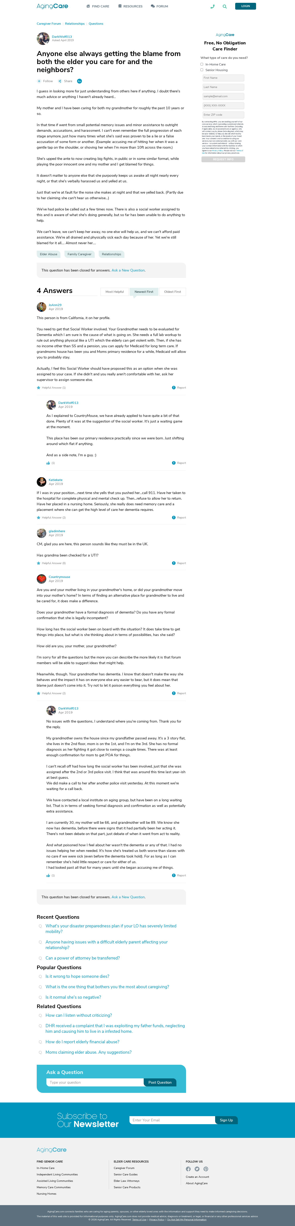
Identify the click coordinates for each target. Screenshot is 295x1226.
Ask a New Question (128, 270)
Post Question (160, 1082)
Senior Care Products (127, 1187)
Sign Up (226, 1120)
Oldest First (172, 292)
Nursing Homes (46, 1194)
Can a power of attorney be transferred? (83, 958)
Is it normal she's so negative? (73, 997)
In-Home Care (215, 64)
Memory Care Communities (54, 1187)
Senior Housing (216, 70)
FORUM (162, 6)
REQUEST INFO (223, 159)
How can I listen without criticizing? (79, 1015)
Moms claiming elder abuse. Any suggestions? (88, 1052)
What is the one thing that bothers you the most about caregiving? (107, 987)
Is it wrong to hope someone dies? (77, 976)
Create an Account (197, 1177)
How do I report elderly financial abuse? (82, 1042)
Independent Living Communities (57, 1174)
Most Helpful (115, 292)
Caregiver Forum (124, 1168)
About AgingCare (197, 1183)
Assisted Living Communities (55, 1181)
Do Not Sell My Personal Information (186, 1219)
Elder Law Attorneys (126, 1181)
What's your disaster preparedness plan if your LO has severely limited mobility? (111, 928)
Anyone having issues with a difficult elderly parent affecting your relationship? (107, 944)
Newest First (144, 292)
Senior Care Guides (126, 1174)
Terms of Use (139, 1219)
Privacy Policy (217, 151)
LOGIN (245, 6)
